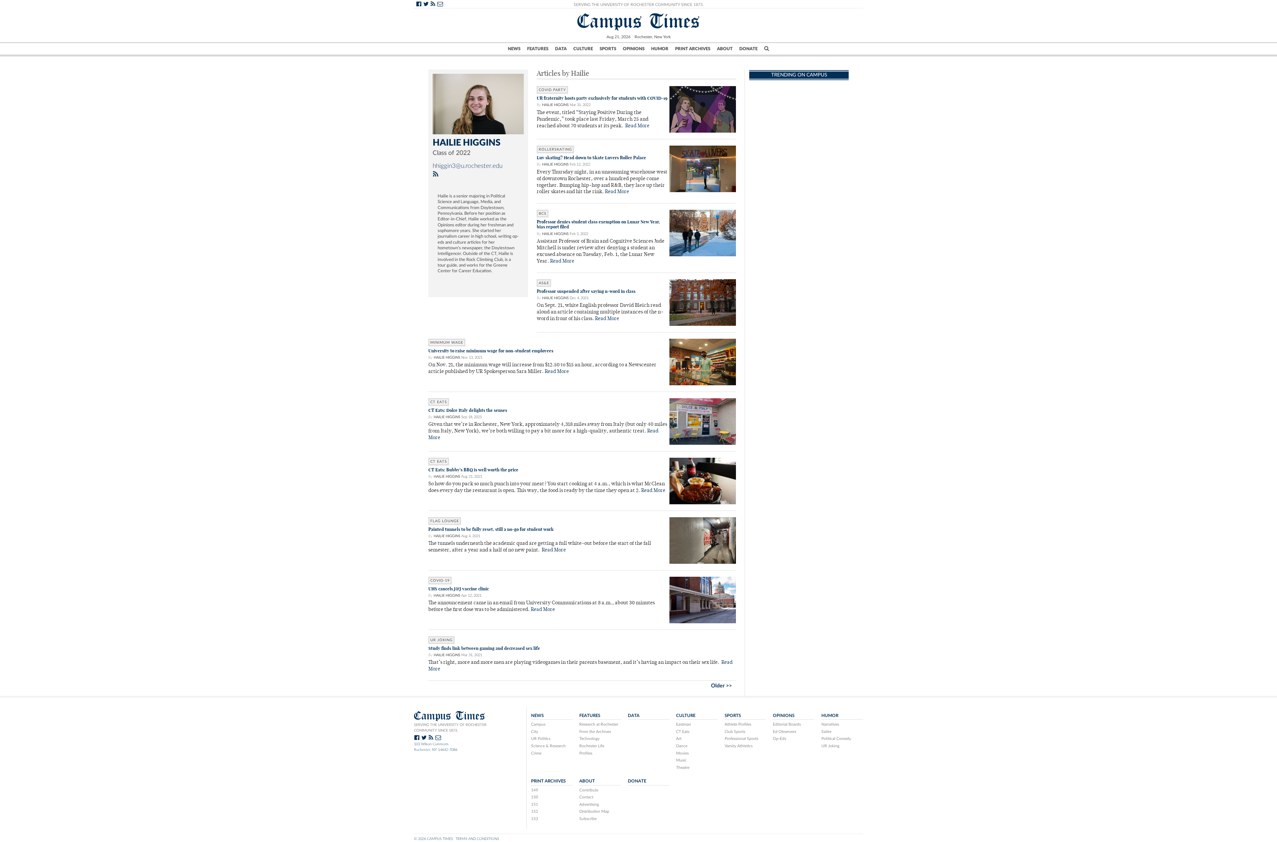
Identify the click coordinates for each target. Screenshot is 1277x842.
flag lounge (444, 521)
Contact (586, 797)
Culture (583, 49)
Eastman (683, 724)
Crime (536, 753)
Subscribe (588, 819)
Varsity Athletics (739, 746)
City (534, 732)
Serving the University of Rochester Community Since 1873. (639, 5)
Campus (538, 724)
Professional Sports (741, 739)
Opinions (633, 49)
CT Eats (438, 402)
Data (561, 49)
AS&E (544, 283)
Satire (826, 732)
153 (534, 819)
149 (534, 790)
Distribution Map (594, 811)
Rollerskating (555, 149)
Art (678, 739)
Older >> (721, 685)
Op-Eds (779, 739)
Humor (659, 49)
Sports (608, 49)
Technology (589, 739)
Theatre (682, 768)
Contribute (588, 790)
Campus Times (638, 21)
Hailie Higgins (555, 105)
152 (534, 811)
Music (681, 760)
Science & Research (548, 746)
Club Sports (735, 732)
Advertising (589, 804)
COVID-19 (440, 580)
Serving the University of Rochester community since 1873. (450, 727)
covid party (552, 90)
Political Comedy (836, 739)
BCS (542, 213)
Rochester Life (591, 746)
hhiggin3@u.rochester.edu (467, 166)
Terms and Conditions (477, 839)
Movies (682, 753)
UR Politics (540, 739)
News (514, 49)
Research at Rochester (598, 724)
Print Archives (692, 49)
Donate (748, 49)
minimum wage (446, 342)
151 (534, 804)
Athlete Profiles (738, 724)
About (725, 49)
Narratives (830, 724)
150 (534, 797)
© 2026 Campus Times (433, 839)
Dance (681, 746)
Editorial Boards (787, 724)
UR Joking (441, 640)
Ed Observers (784, 732)
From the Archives (595, 732)
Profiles (585, 753)
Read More (637, 126)
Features (537, 49)
